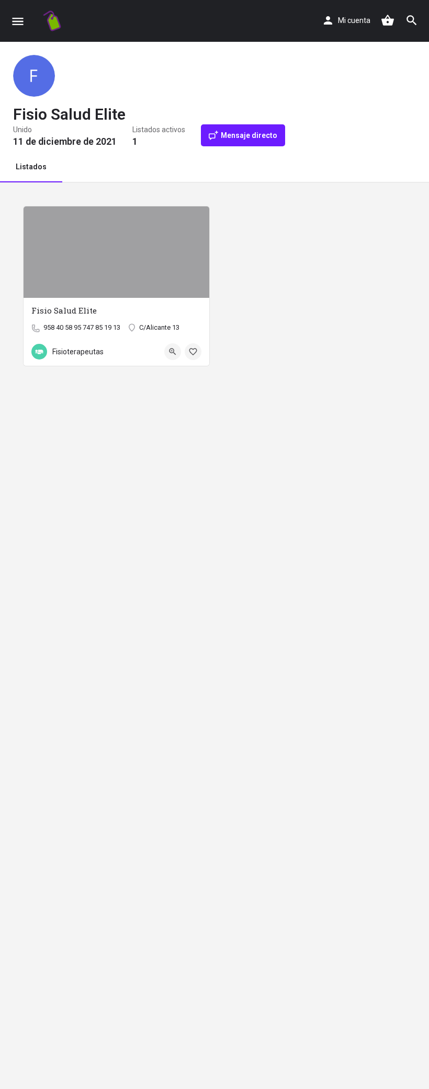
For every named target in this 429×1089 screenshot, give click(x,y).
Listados (31, 167)
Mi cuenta (354, 20)
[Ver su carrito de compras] (387, 20)
